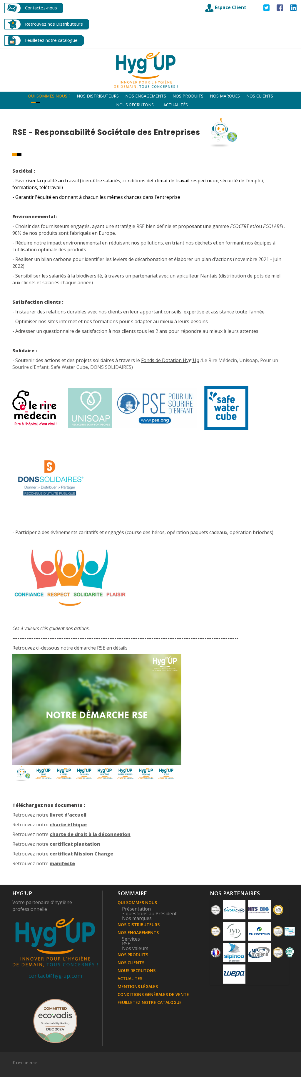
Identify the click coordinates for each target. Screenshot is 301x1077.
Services (131, 939)
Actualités (175, 105)
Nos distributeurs (98, 96)
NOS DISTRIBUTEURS (139, 924)
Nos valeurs (135, 948)
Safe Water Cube (69, 367)
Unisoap (248, 360)
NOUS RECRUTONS (136, 970)
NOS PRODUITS (133, 954)
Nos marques (225, 96)
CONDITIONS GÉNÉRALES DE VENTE (153, 994)
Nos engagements (145, 96)
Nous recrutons (135, 105)
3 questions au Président (149, 913)
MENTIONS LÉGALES (138, 986)
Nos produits (188, 96)
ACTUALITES (130, 978)
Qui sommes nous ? (49, 96)
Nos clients (259, 96)
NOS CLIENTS (131, 962)
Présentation (136, 909)
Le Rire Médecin (219, 360)
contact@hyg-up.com (55, 975)
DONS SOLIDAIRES (110, 367)
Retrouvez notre (49, 815)
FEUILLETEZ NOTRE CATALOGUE (150, 1002)
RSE (126, 943)
